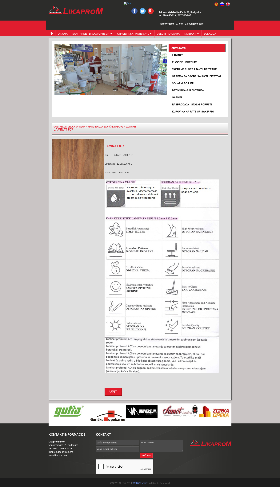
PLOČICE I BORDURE (184, 62)
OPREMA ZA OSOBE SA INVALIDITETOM (195, 76)
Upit (113, 392)
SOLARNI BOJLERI (182, 83)
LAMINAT (176, 55)
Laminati (131, 127)
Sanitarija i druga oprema (69, 127)
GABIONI (176, 97)
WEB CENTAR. (140, 483)
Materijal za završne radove (106, 127)
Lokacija (210, 33)
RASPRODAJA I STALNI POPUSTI (191, 104)
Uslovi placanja (168, 33)
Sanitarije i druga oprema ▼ (92, 33)
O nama (63, 33)
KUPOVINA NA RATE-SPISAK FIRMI (192, 111)
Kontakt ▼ (191, 33)
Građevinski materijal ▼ (134, 33)
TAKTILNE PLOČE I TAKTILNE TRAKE (193, 69)
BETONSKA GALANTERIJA (187, 90)
